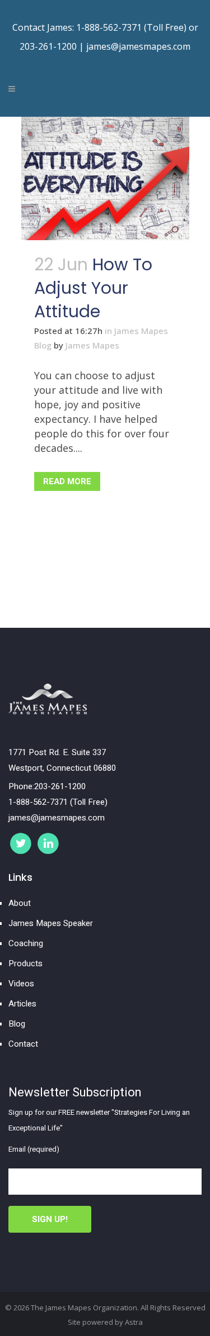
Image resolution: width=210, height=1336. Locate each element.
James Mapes (92, 345)
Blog (16, 1023)
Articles (22, 1003)
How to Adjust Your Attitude (93, 287)
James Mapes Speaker (50, 923)
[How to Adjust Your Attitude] (105, 178)
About (19, 903)
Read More (67, 481)
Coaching (25, 943)
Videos (21, 983)
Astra (134, 1322)
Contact (23, 1043)
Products (25, 963)
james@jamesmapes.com (138, 46)
